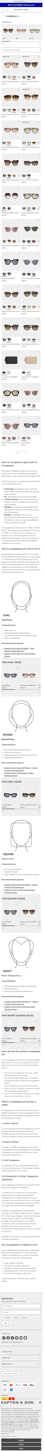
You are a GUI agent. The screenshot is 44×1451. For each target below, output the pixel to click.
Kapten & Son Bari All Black (16, 648)
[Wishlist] (5, 9)
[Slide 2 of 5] (13, 41)
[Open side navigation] (40, 9)
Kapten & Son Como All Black (17, 768)
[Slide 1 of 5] (6, 41)
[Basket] (7, 9)
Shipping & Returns (20, 1)
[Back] (4, 16)
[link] (11, 70)
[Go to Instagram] (4, 1338)
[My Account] (2, 9)
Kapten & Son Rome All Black (17, 885)
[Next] (39, 43)
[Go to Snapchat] (25, 1338)
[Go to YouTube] (21, 1338)
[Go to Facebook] (8, 1338)
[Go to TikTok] (12, 1338)
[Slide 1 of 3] (8, 689)
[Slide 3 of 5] (21, 41)
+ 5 (19, 110)
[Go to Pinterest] (16, 1338)
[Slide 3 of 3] (34, 689)
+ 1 (19, 175)
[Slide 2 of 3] (21, 689)
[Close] (40, 5)
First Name (8, 1306)
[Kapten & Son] (21, 9)
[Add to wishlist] (19, 56)
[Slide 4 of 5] (29, 41)
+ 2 (19, 77)
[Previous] (3, 43)
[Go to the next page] (28, 452)
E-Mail (6, 1312)
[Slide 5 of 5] (37, 41)
